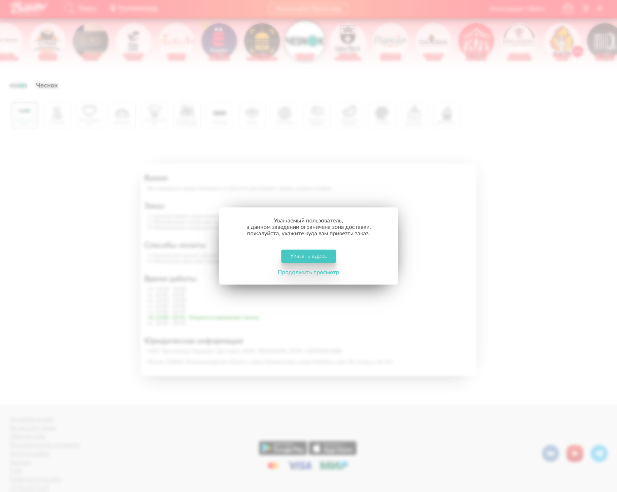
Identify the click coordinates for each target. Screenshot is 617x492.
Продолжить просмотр (308, 272)
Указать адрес (308, 256)
